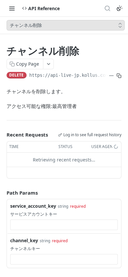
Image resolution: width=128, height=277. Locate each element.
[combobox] (64, 225)
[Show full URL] (111, 76)
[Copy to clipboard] (119, 76)
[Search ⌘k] (107, 8)
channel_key (24, 240)
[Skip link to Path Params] (2, 193)
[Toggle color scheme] (119, 8)
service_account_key (33, 206)
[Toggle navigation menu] (12, 8)
